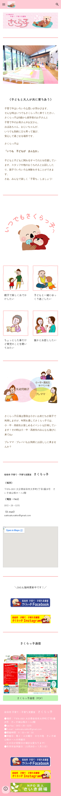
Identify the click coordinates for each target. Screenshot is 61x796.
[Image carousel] (30, 66)
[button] (4, 4)
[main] (30, 99)
